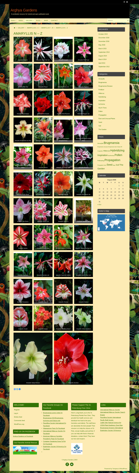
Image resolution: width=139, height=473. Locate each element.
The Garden (102, 129)
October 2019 (103, 34)
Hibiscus (101, 93)
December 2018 (104, 38)
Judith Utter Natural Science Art (110, 422)
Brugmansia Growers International (111, 428)
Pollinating (100, 160)
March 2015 (102, 48)
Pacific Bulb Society (106, 420)
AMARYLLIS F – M (47, 28)
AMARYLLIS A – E (33, 28)
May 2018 (102, 45)
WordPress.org (19, 424)
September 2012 (104, 66)
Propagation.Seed (101, 165)
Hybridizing (102, 97)
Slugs (114, 165)
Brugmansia (103, 82)
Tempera (115, 468)
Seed (100, 122)
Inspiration (102, 100)
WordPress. (124, 468)
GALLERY (21, 28)
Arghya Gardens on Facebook (23, 436)
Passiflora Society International (110, 417)
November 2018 (104, 41)
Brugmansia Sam (112, 146)
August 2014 (103, 56)
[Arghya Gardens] (124, 2)
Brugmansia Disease (105, 86)
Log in (16, 413)
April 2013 (102, 63)
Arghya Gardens (23, 10)
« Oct (99, 204)
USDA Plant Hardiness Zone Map (111, 425)
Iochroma (102, 104)
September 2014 (104, 52)
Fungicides (100, 151)
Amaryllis (102, 79)
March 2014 (102, 59)
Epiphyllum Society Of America (110, 430)
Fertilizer (101, 89)
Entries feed (18, 417)
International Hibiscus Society (110, 410)
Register (17, 410)
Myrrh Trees (103, 108)
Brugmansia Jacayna (102, 146)
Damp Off (119, 146)
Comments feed (19, 420)
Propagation (102, 115)
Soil (100, 126)
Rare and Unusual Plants (107, 118)
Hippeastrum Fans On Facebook (54, 428)
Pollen (101, 111)
